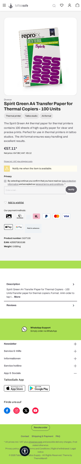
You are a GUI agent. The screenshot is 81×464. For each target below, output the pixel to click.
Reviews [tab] (11, 305)
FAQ (58, 436)
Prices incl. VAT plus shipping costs (18, 161)
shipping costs (35, 442)
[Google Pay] (19, 227)
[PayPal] (46, 216)
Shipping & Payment (42, 436)
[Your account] (69, 5)
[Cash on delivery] (20, 216)
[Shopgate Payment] (9, 216)
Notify (71, 189)
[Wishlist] (61, 5)
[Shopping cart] (77, 5)
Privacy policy (12, 448)
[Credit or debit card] (61, 216)
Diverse (8, 99)
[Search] (53, 5)
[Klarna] (36, 216)
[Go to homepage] (18, 5)
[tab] (40, 290)
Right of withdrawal (60, 448)
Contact (25, 436)
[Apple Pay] (8, 227)
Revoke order (40, 427)
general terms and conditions (50, 184)
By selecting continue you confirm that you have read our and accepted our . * (42, 182)
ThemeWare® (40, 458)
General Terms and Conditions (35, 448)
